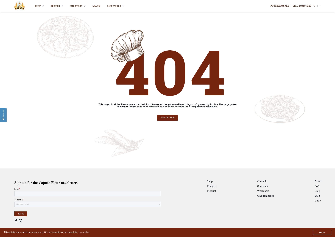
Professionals (279, 5)
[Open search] (314, 6)
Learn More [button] (84, 232)
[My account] (317, 6)
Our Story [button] (76, 6)
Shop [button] (38, 6)
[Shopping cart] (320, 6)
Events (319, 181)
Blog (317, 191)
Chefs (318, 200)
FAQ (317, 186)
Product (211, 191)
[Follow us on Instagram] (20, 220)
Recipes (211, 186)
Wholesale (263, 191)
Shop (210, 181)
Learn (96, 6)
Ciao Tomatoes (302, 5)
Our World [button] (114, 6)
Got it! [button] (322, 232)
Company (262, 186)
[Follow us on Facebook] (16, 221)
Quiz (317, 195)
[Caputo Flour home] (19, 6)
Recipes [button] (55, 6)
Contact (261, 181)
